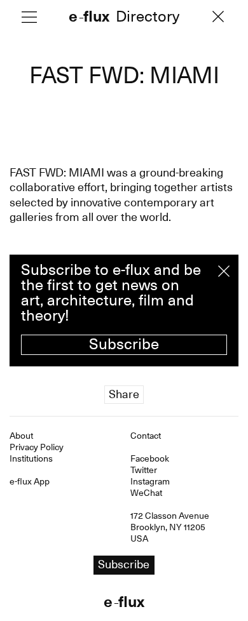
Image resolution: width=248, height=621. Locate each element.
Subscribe (124, 344)
